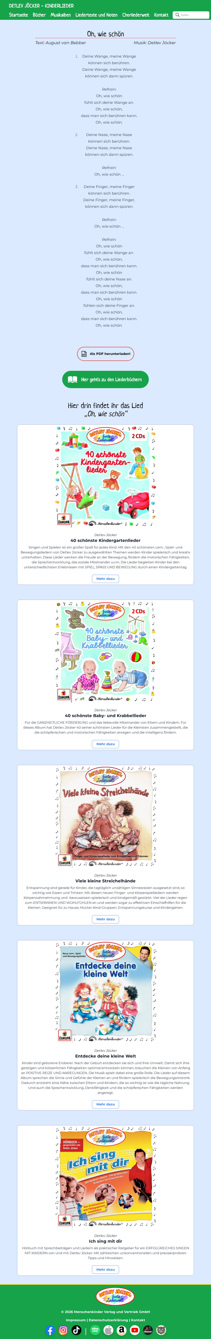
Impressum (76, 1320)
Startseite (18, 15)
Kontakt (161, 15)
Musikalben (61, 15)
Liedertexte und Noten (96, 15)
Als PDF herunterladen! (110, 354)
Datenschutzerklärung (108, 1320)
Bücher (39, 15)
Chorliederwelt (135, 15)
